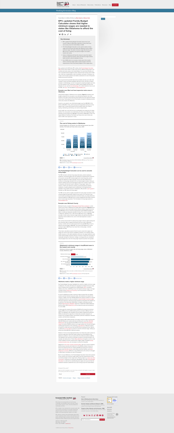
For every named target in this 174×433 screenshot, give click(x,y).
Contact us (109, 410)
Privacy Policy (70, 427)
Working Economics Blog (66, 10)
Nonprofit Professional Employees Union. (111, 417)
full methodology (74, 86)
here (66, 87)
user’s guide (90, 188)
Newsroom (109, 409)
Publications (98, 5)
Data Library (90, 5)
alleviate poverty (68, 349)
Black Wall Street (79, 339)
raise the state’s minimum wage (86, 299)
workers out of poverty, (71, 290)
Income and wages (67, 378)
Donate (115, 5)
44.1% (85, 287)
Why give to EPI (110, 396)
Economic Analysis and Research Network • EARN (92, 403)
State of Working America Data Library (89, 399)
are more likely (67, 328)
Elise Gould (79, 18)
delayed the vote (72, 305)
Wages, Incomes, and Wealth (84, 378)
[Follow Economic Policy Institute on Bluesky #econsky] (84, 416)
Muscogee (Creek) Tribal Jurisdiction (81, 206)
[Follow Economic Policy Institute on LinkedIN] (89, 416)
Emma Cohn (87, 18)
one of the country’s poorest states (73, 344)
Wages (74, 378)
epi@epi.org (67, 423)
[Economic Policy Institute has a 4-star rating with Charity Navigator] (114, 400)
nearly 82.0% (81, 325)
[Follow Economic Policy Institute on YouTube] (100, 416)
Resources (104, 5)
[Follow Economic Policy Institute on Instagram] (92, 416)
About (74, 5)
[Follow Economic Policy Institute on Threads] (87, 416)
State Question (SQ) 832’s (68, 303)
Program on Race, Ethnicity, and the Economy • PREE (92, 408)
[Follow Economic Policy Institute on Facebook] (97, 416)
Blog (110, 5)
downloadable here (80, 87)
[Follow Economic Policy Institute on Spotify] (102, 416)
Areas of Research (81, 5)
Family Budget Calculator (76, 162)
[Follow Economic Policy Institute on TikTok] (95, 416)
